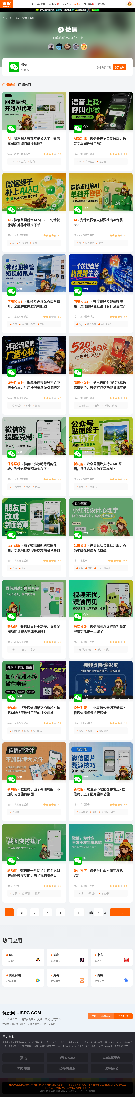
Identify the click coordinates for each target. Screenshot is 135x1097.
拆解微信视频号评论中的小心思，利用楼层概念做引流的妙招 (33, 387)
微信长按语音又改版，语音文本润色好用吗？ (100, 141)
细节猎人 (15, 18)
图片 (79, 486)
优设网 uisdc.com (21, 1013)
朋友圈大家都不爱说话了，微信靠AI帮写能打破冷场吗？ (33, 141)
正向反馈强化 (102, 568)
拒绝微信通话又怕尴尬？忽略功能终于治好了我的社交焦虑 (33, 710)
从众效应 (90, 324)
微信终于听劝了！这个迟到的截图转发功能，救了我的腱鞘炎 (33, 873)
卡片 (13, 649)
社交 (31, 161)
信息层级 (16, 486)
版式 (22, 568)
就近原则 (25, 893)
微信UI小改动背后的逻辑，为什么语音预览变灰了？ (32, 466)
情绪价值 (102, 730)
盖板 (41, 324)
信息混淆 (16, 405)
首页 (5, 18)
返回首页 (124, 1016)
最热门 (26, 85)
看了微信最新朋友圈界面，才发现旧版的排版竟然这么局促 (33, 547)
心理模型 (82, 812)
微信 (24, 18)
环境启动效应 (27, 324)
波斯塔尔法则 (84, 649)
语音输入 (102, 161)
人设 (79, 893)
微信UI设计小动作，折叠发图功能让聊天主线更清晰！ (33, 629)
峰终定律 (91, 893)
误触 (98, 649)
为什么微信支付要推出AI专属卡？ (98, 222)
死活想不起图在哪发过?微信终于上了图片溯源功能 (99, 791)
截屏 (36, 893)
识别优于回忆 (107, 812)
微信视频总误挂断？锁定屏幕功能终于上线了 (100, 629)
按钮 (88, 568)
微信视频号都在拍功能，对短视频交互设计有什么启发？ (100, 304)
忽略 (25, 730)
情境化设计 (105, 324)
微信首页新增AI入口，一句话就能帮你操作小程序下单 (33, 222)
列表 (27, 486)
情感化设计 (38, 730)
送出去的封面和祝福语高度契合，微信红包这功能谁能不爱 (100, 385)
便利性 (14, 812)
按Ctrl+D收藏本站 (102, 1016)
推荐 (95, 405)
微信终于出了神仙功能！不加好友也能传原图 (33, 791)
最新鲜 (10, 85)
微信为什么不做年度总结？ (98, 873)
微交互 (89, 730)
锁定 (107, 649)
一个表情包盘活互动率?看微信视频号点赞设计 (99, 710)
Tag (79, 324)
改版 (13, 568)
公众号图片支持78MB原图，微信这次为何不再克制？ (98, 466)
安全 (99, 242)
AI (12, 161)
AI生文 (21, 161)
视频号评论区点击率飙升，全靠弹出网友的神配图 (33, 304)
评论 (36, 405)
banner (15, 730)
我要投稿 (119, 67)
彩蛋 (79, 730)
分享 (13, 893)
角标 (36, 486)
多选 (31, 649)
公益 (79, 568)
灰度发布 (91, 486)
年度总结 (104, 893)
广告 (27, 405)
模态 (13, 324)
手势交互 (88, 161)
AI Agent (22, 242)
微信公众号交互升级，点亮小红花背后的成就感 (100, 547)
